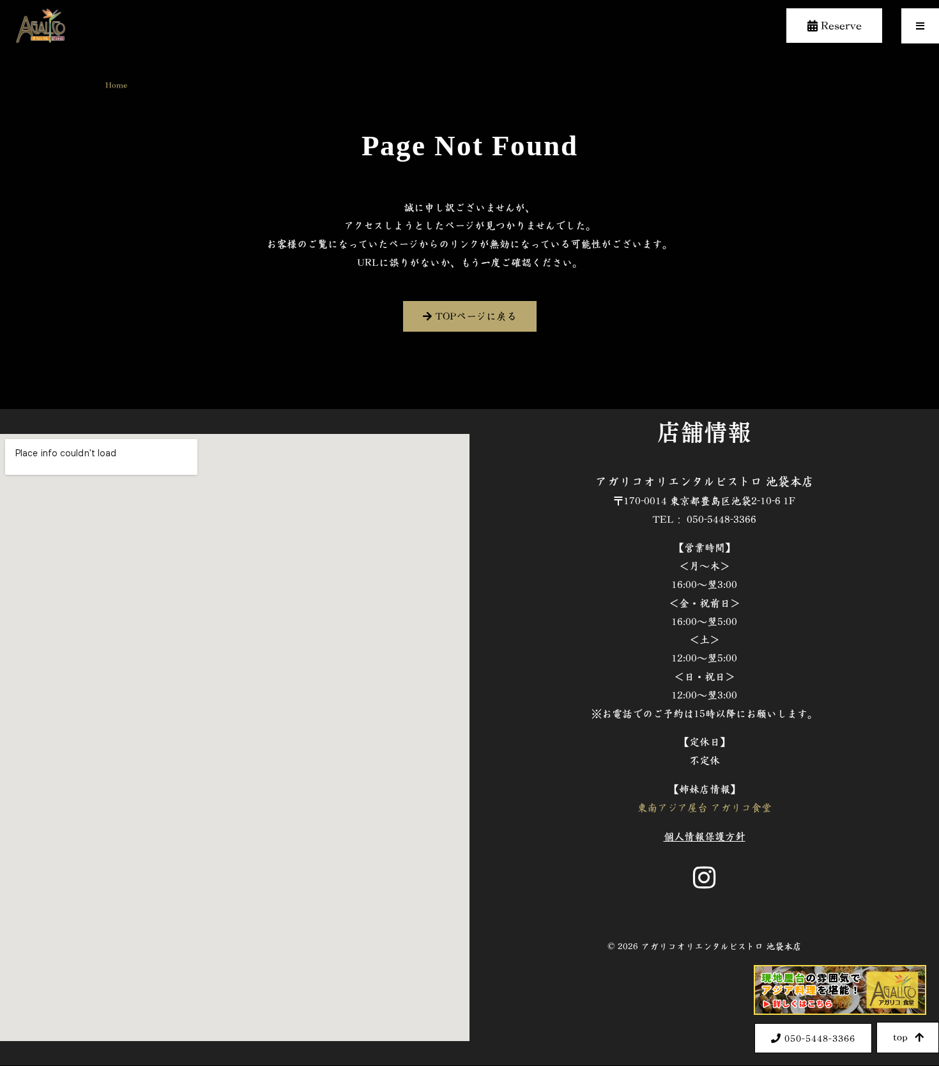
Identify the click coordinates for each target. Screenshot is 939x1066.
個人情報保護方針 (704, 836)
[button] (920, 25)
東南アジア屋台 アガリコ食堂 (704, 807)
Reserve (840, 25)
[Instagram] (704, 877)
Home (116, 84)
